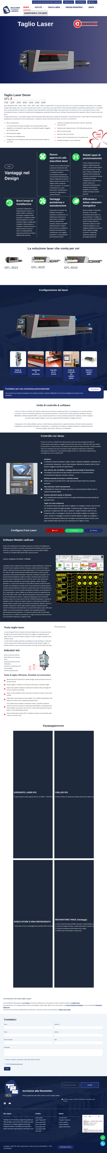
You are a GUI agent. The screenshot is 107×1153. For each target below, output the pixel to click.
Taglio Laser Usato (65, 1009)
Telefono (56, 1032)
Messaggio (7, 1047)
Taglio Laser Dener (64, 1126)
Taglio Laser (54, 7)
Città (55, 1039)
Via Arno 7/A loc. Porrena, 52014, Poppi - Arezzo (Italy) (47, 2)
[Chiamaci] (102, 1143)
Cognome (56, 1024)
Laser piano (38, 1118)
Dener (26, 7)
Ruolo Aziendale (8, 1039)
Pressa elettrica (63, 1122)
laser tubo (38, 1131)
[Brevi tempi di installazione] (9, 202)
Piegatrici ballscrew (64, 1120)
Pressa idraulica (63, 1124)
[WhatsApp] (102, 1137)
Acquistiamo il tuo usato (35, 13)
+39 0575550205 (81, 2)
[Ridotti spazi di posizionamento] (76, 157)
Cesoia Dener (63, 1118)
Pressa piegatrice (74, 7)
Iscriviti (90, 1085)
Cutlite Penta (76, 1003)
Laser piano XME (40, 1129)
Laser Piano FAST (40, 1120)
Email (5, 1032)
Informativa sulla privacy (16, 1064)
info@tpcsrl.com (68, 2)
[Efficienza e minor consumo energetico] (76, 201)
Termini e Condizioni (79, 1099)
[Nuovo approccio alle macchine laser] (42, 156)
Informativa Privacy (65, 1147)
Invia (7, 1068)
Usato (91, 7)
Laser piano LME (40, 1124)
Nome (5, 1024)
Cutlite (38, 7)
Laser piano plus (40, 1126)
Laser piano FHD (40, 1122)
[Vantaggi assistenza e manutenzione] (42, 201)
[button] (55, 531)
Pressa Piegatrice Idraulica (74, 1005)
